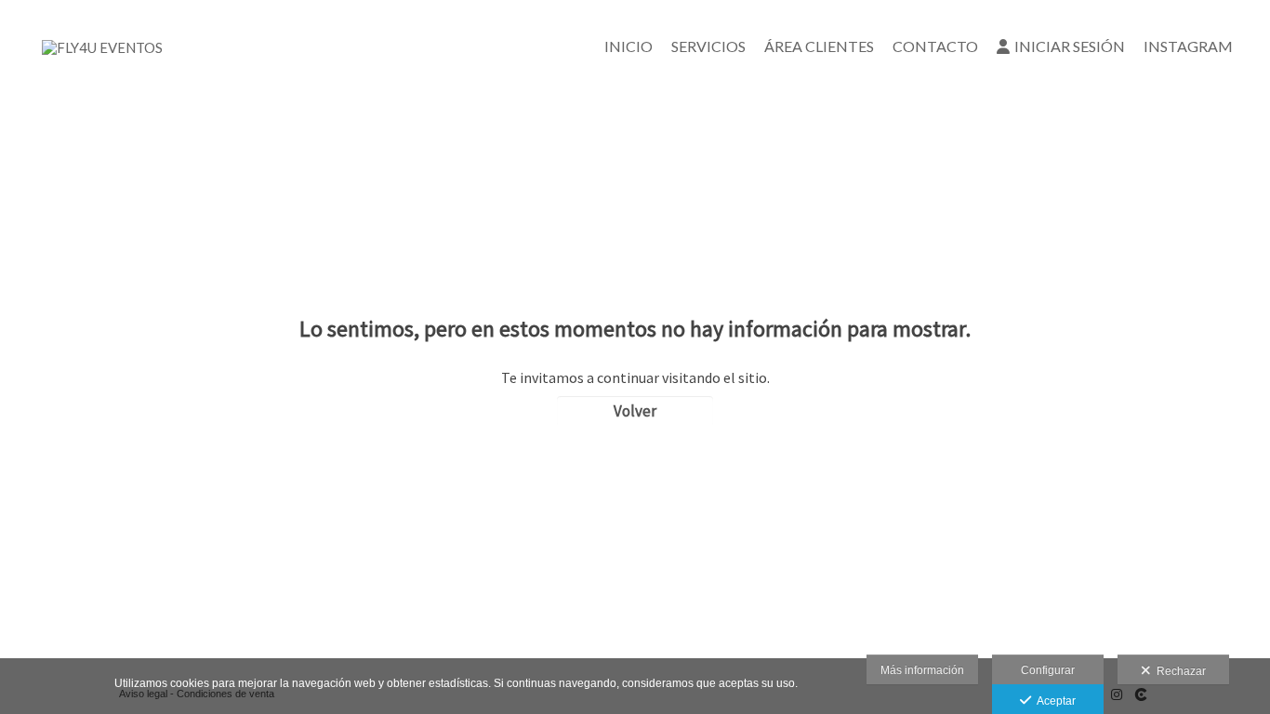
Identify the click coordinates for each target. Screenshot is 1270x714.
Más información (922, 670)
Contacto (935, 46)
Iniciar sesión (1069, 46)
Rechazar (1178, 671)
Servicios (708, 46)
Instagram (1188, 46)
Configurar (1048, 670)
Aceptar (1053, 700)
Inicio (628, 46)
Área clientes (819, 46)
